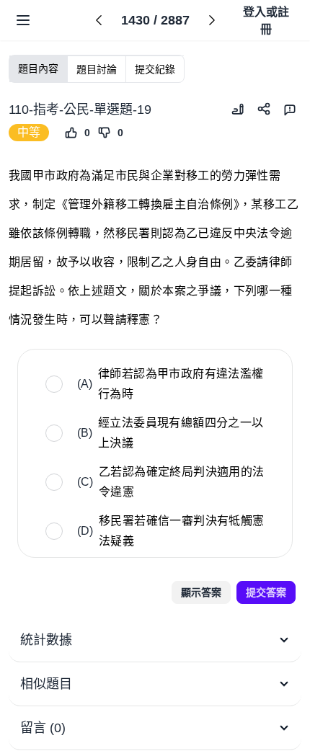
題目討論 (96, 69)
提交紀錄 (155, 69)
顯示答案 (201, 592)
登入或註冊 (266, 20)
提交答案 (266, 592)
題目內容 (38, 68)
